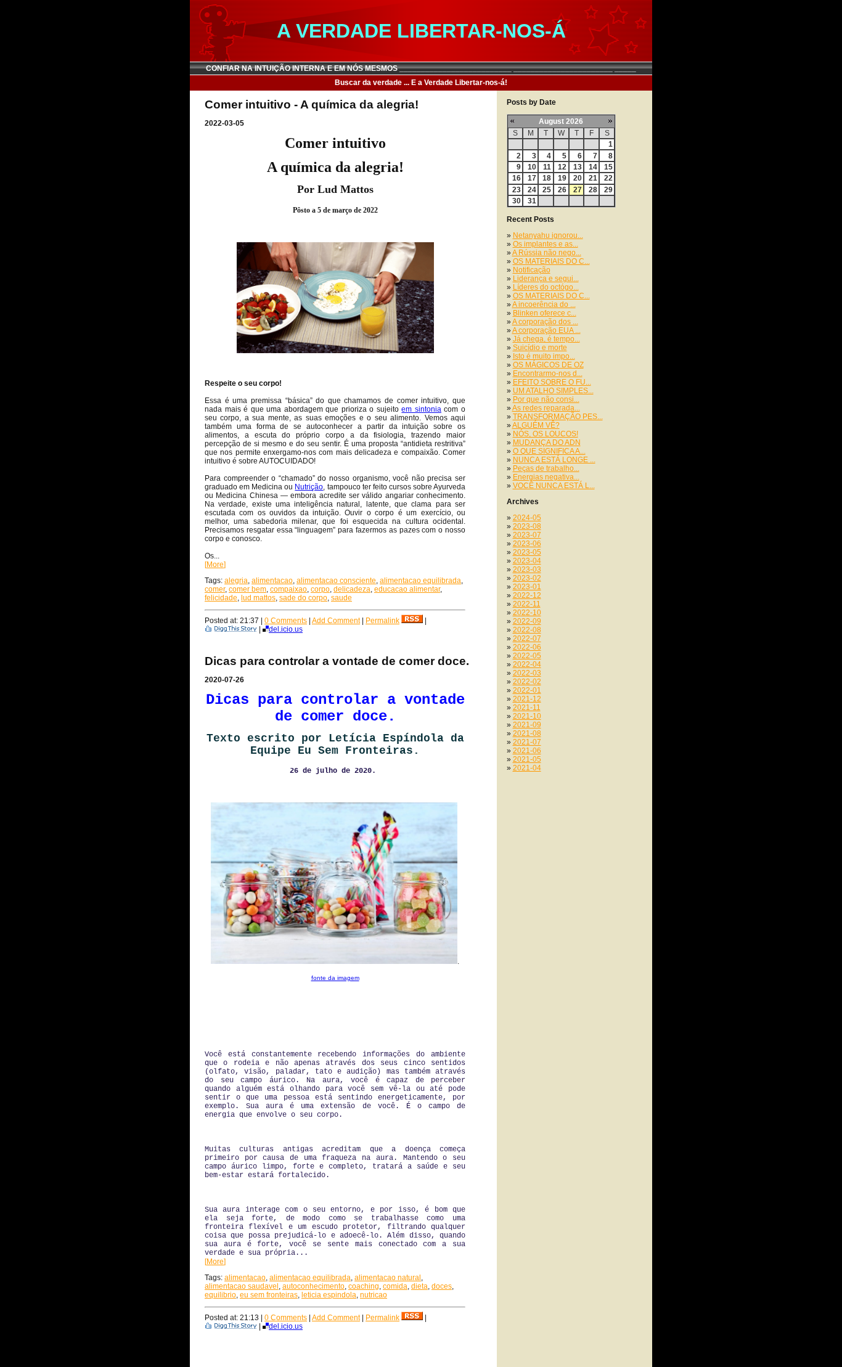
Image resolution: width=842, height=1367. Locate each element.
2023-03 (527, 569)
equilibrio (220, 1295)
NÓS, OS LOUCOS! (545, 434)
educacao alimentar (407, 589)
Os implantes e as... (545, 244)
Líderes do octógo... (546, 287)
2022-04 (527, 664)
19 (562, 178)
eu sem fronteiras (269, 1295)
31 (532, 201)
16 (516, 178)
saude (341, 598)
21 (593, 178)
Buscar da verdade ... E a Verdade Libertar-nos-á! (421, 82)
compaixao (288, 589)
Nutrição (309, 487)
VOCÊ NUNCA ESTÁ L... (554, 485)
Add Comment (336, 620)
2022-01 (527, 690)
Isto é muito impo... (544, 356)
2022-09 (527, 621)
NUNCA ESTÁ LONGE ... (554, 459)
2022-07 (527, 638)
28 (593, 190)
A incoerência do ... (544, 304)
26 (562, 190)
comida (395, 1286)
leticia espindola (328, 1295)
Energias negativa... (546, 477)
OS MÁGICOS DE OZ (548, 365)
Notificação (531, 270)
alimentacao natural (387, 1277)
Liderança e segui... (546, 278)
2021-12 (527, 699)
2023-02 (527, 578)
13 (577, 167)
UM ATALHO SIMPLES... (553, 390)
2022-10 (527, 612)
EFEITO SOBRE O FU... (552, 382)
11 (547, 167)
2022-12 (527, 595)
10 (532, 167)
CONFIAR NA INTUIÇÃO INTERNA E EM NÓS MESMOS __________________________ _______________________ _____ (421, 68)
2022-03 (527, 673)
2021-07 (527, 742)
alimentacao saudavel (242, 1286)
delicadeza (351, 589)
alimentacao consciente (336, 580)
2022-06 (527, 647)
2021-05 (527, 759)
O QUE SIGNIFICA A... (549, 451)
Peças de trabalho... (546, 468)
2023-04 (527, 561)
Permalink (382, 620)
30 (516, 201)
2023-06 (527, 543)
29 (608, 190)
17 (532, 178)
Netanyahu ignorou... (548, 235)
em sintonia (421, 409)
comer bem (247, 589)
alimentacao (272, 580)
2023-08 (527, 526)
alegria (236, 580)
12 (562, 167)
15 (608, 167)
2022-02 (527, 681)
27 (577, 190)
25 (546, 190)
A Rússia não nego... (546, 252)
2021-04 (527, 768)
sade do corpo (303, 598)
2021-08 (527, 733)
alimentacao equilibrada (420, 580)
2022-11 (527, 604)
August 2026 (561, 121)
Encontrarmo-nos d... (547, 373)
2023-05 (527, 552)
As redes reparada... (546, 408)
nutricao (373, 1295)
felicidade (221, 598)
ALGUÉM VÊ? (536, 425)
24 (532, 190)
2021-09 (527, 724)
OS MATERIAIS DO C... (551, 261)
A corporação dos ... (545, 321)
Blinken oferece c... (544, 313)
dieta (419, 1286)
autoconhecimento (313, 1286)
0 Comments (285, 620)
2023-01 (527, 586)
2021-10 (527, 716)
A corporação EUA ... (546, 330)
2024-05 (527, 517)
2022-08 (527, 630)
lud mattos (258, 598)
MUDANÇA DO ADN (547, 442)
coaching (363, 1286)
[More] (215, 564)
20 (577, 178)
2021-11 (527, 707)
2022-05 (527, 655)
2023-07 (527, 535)
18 (546, 178)
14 (593, 167)
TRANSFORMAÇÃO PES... (558, 416)
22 (608, 178)
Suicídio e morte (540, 347)
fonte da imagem (335, 977)
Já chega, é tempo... (546, 339)
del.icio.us (286, 629)
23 (516, 190)
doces (441, 1286)
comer (215, 589)
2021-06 (527, 750)
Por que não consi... (546, 399)
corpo (320, 589)
